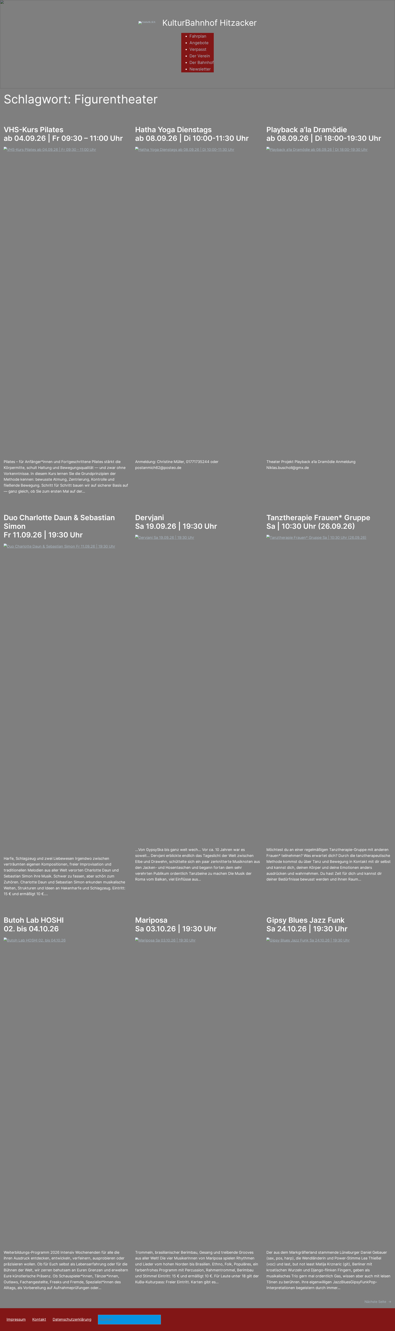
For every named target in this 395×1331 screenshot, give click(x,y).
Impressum (16, 1319)
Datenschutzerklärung (72, 1319)
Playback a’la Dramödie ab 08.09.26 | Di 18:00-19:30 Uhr (323, 134)
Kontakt (39, 1319)
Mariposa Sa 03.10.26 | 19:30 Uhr (176, 924)
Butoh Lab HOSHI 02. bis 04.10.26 (34, 924)
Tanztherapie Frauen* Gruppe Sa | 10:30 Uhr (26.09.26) (318, 522)
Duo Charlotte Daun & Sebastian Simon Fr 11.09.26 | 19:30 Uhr (59, 526)
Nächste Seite (378, 1302)
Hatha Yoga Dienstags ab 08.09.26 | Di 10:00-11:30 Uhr (192, 134)
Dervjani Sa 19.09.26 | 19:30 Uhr (176, 522)
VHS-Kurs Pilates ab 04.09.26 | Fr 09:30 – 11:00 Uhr (63, 134)
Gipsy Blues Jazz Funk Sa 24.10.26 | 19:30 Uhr (306, 924)
